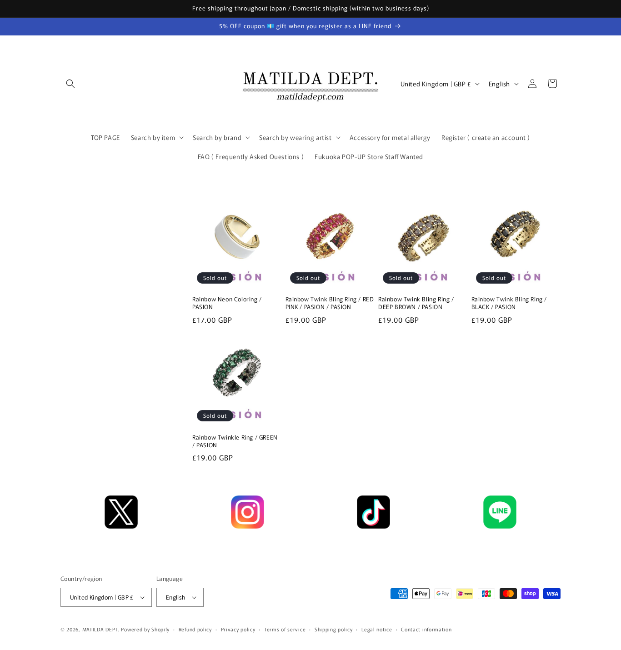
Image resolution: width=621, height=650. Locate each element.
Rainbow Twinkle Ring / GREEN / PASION (235, 441)
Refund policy (195, 629)
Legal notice (376, 629)
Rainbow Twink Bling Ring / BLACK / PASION (509, 303)
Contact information (426, 629)
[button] (70, 84)
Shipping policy (334, 629)
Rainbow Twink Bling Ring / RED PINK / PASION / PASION (329, 303)
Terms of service (284, 629)
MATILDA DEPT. (101, 629)
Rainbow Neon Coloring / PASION (227, 303)
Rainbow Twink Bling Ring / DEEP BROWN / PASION (416, 303)
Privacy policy (238, 629)
